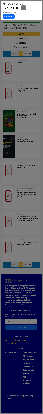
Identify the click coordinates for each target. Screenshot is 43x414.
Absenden (8, 16)
